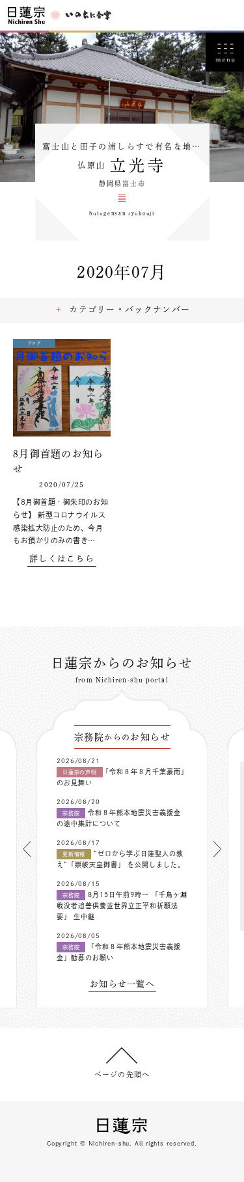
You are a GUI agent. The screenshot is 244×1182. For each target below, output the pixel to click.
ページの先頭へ (122, 1074)
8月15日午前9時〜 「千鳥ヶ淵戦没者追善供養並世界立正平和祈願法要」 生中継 (122, 905)
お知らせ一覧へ (122, 984)
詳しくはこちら (61, 558)
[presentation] (27, 849)
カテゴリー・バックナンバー (129, 309)
